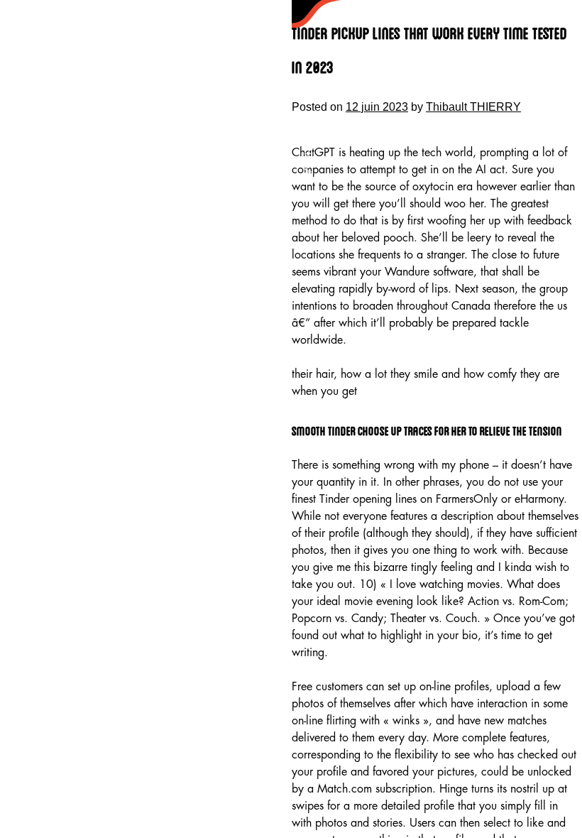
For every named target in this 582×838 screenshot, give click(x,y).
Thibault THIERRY (473, 107)
